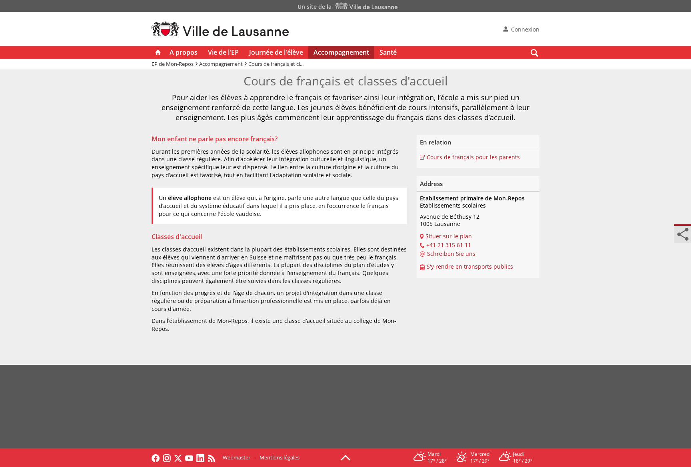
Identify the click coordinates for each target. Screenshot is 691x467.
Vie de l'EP (223, 52)
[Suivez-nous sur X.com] (178, 457)
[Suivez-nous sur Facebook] (156, 457)
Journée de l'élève (276, 52)
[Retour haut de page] (345, 457)
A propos (184, 52)
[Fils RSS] (214, 457)
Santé (388, 52)
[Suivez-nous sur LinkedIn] (200, 457)
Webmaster (236, 457)
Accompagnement (341, 52)
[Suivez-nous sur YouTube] (189, 457)
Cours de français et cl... (276, 63)
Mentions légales (280, 457)
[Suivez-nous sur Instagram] (167, 457)
